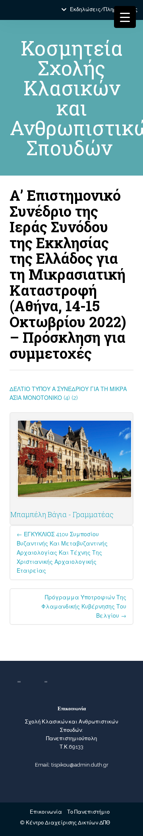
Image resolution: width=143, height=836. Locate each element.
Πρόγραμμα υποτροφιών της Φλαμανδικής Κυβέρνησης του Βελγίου (83, 606)
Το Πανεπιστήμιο (88, 812)
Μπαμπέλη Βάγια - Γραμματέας (62, 514)
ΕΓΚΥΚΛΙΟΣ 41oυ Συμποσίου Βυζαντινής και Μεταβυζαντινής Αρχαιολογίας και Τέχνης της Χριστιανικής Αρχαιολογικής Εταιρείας (62, 552)
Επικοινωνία (46, 812)
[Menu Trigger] (125, 17)
